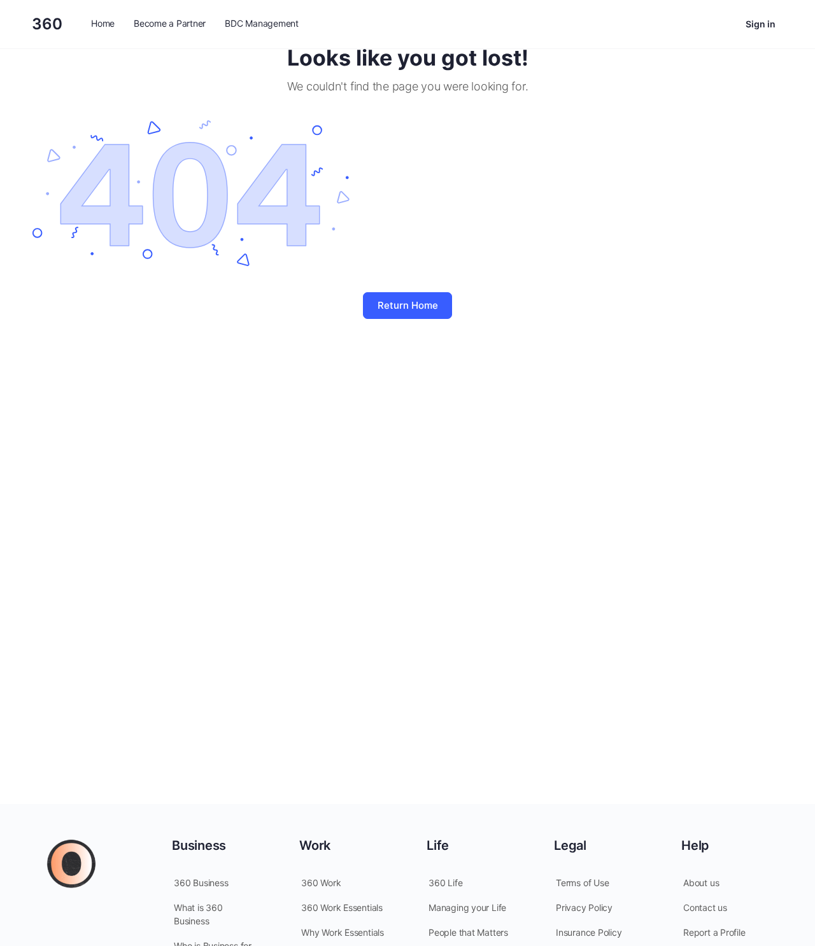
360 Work (321, 882)
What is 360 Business (198, 914)
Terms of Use (582, 882)
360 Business (201, 882)
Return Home (408, 305)
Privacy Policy (584, 907)
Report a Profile (714, 932)
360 (47, 24)
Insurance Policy (589, 932)
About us (701, 882)
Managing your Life (467, 907)
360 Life (445, 882)
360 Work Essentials (342, 907)
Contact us (705, 907)
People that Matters (468, 932)
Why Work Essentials (342, 932)
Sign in (761, 23)
